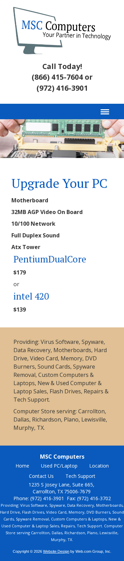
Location (99, 465)
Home (22, 465)
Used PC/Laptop (59, 465)
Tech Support (80, 476)
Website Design (56, 551)
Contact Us (41, 476)
